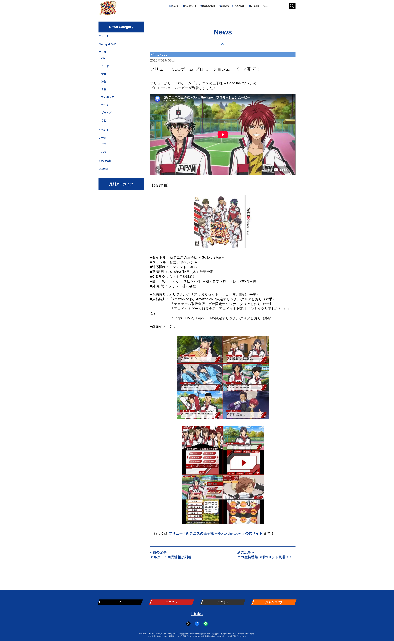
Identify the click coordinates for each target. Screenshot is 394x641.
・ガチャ (103, 105)
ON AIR (253, 6)
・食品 (102, 89)
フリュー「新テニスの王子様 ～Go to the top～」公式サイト (216, 533)
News (173, 6)
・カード (103, 66)
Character (207, 6)
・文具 (102, 74)
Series (224, 6)
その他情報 (105, 161)
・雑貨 (102, 81)
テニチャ (172, 602)
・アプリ (103, 144)
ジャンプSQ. (274, 602)
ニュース (103, 36)
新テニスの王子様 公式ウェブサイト (107, 9)
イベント (103, 129)
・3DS (102, 151)
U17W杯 (103, 169)
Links (197, 613)
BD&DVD (188, 6)
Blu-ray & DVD (107, 44)
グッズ (102, 52)
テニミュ (223, 602)
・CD (101, 58)
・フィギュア (106, 97)
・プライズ (105, 112)
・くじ (102, 120)
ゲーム (102, 137)
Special (238, 6)
